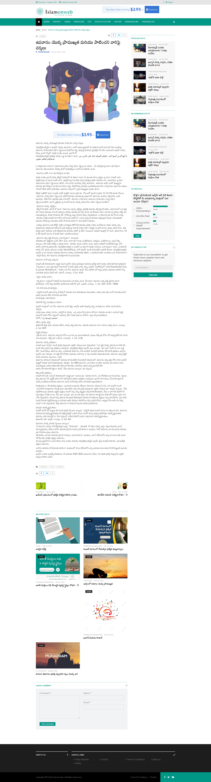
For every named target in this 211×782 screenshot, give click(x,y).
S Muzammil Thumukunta (45, 582)
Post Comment (47, 724)
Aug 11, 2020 (50, 492)
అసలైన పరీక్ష (41, 549)
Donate (153, 777)
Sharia (67, 22)
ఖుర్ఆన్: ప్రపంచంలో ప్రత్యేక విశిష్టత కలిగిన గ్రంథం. (57, 494)
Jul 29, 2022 (164, 84)
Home (38, 30)
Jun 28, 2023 (163, 59)
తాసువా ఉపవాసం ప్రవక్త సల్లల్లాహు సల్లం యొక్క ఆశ (57, 674)
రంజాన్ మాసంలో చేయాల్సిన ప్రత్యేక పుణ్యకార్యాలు (103, 549)
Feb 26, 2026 (108, 546)
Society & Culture (103, 22)
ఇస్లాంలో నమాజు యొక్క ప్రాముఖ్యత (98, 583)
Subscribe (153, 275)
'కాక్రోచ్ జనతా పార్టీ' (156, 77)
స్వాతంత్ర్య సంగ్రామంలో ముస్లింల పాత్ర (157, 100)
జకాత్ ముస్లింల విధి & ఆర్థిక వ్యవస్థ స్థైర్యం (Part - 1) (57, 585)
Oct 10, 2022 (163, 44)
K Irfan (114, 492)
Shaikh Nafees (153, 84)
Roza (52, 467)
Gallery (78, 763)
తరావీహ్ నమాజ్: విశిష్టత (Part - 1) (112, 494)
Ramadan (43, 467)
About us (157, 759)
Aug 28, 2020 (52, 671)
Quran (46, 22)
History (117, 22)
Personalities (148, 22)
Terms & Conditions (136, 759)
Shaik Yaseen (153, 96)
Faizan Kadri (88, 581)
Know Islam (79, 22)
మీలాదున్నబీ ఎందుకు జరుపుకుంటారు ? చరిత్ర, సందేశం (157, 50)
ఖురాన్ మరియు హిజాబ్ (93, 637)
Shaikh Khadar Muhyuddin (93, 546)
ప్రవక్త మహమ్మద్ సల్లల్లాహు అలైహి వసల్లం (158, 88)
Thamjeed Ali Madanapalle (93, 635)
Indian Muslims (131, 22)
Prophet (57, 22)
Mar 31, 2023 (59, 582)
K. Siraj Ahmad (43, 52)
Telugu (170, 2)
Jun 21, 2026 (152, 74)
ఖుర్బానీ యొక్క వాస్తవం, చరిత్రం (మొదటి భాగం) (160, 63)
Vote (137, 235)
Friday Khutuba (82, 759)
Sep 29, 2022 (98, 581)
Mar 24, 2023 (122, 492)
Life (89, 22)
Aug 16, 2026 (164, 96)
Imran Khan (40, 492)
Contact (104, 759)
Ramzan (60, 467)
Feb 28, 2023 (47, 546)
